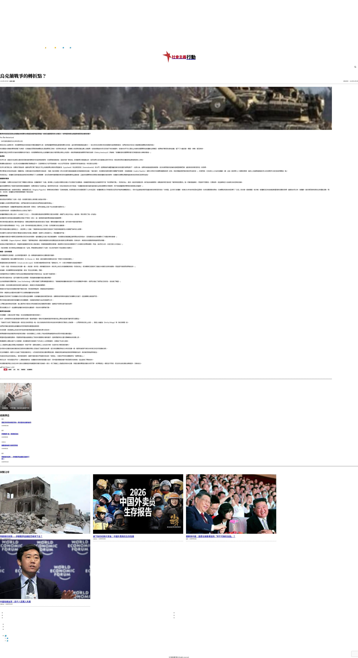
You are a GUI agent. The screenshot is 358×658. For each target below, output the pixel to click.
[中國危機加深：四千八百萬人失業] (45, 569)
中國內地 (3, 442)
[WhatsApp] (30, 374)
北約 (14, 369)
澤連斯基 (23, 369)
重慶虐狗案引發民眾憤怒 (9, 445)
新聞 (11, 81)
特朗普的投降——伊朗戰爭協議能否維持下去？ (15, 458)
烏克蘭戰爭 (29, 369)
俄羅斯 (9, 369)
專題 (2, 419)
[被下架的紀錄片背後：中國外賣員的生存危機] (138, 504)
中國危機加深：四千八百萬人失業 (15, 601)
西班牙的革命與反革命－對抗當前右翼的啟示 (16, 422)
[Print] (37, 374)
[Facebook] (343, 48)
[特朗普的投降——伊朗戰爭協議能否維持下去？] (45, 504)
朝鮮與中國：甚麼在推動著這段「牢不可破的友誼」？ (210, 536)
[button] (355, 67)
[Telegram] (350, 48)
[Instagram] (346, 48)
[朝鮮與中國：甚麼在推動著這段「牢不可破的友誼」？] (231, 504)
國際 (13, 81)
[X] (354, 48)
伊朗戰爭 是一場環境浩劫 (9, 434)
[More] (50, 374)
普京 (18, 369)
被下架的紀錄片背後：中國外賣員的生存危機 (113, 536)
